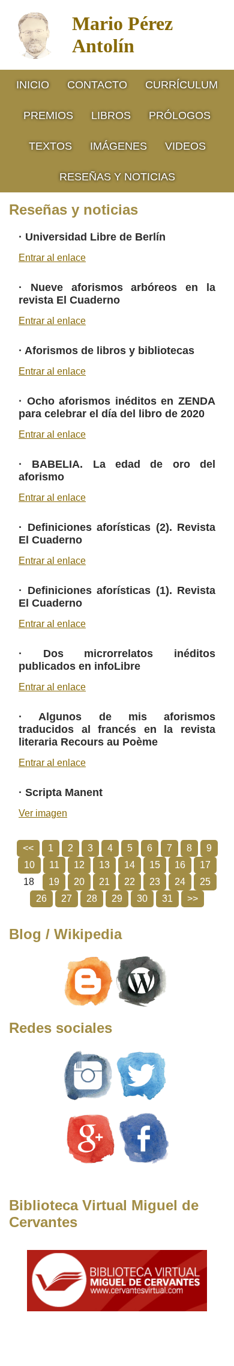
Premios (48, 115)
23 (154, 882)
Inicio (32, 85)
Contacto (97, 85)
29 (117, 898)
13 (104, 865)
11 (54, 865)
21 (104, 882)
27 (66, 898)
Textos (50, 146)
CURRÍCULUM (181, 85)
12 (79, 865)
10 (29, 865)
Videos (185, 146)
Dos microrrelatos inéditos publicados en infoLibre (117, 660)
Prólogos (180, 115)
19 (54, 882)
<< (28, 848)
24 (180, 882)
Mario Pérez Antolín (122, 35)
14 (129, 865)
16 (180, 865)
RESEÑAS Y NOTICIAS (117, 177)
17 (205, 865)
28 (91, 898)
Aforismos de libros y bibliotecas (109, 351)
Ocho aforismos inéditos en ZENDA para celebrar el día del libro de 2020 (117, 407)
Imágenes (118, 146)
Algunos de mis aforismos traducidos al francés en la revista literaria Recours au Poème (117, 729)
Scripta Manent (64, 792)
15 (154, 865)
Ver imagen (43, 813)
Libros (111, 115)
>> (192, 898)
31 (167, 898)
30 (142, 898)
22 (129, 882)
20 (79, 882)
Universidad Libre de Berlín (95, 237)
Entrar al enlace (52, 258)
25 (205, 882)
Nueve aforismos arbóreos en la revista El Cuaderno (117, 293)
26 (41, 898)
